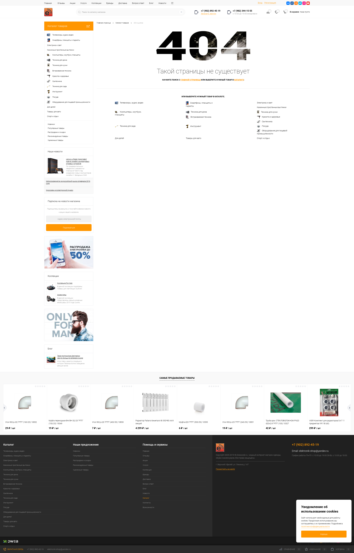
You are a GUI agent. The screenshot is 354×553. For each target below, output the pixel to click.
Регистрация (270, 3)
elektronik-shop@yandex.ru (314, 450)
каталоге (239, 80)
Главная (48, 3)
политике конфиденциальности (315, 526)
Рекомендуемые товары (58, 136)
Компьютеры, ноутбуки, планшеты (128, 113)
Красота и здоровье (271, 117)
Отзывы (61, 3)
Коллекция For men (64, 283)
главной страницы (190, 80)
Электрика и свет (264, 103)
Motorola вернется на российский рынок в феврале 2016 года (68, 182)
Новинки (51, 124)
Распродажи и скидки (57, 132)
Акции (72, 3)
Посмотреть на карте (225, 469)
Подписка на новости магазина (64, 201)
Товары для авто (193, 138)
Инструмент (195, 126)
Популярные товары (56, 128)
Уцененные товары (55, 140)
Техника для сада (128, 126)
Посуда (265, 126)
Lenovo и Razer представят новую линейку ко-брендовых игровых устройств (77, 161)
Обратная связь (15, 549)
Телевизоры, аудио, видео (131, 103)
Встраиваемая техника (201, 117)
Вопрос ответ (138, 3)
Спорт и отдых (263, 138)
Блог (151, 3)
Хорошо (323, 534)
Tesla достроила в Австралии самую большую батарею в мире (70, 357)
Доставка (122, 3)
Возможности (148, 507)
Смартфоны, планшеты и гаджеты (199, 104)
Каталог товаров (57, 26)
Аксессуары (61, 295)
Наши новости (55, 151)
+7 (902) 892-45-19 (35, 549)
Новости (162, 3)
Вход (260, 3)
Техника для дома (199, 112)
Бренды (109, 3)
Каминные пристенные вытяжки (271, 107)
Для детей (119, 138)
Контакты (147, 503)
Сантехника (267, 121)
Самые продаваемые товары (177, 378)
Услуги (83, 3)
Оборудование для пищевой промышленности (272, 132)
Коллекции (96, 3)
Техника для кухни (269, 112)
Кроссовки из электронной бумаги (59, 190)
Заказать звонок (208, 14)
